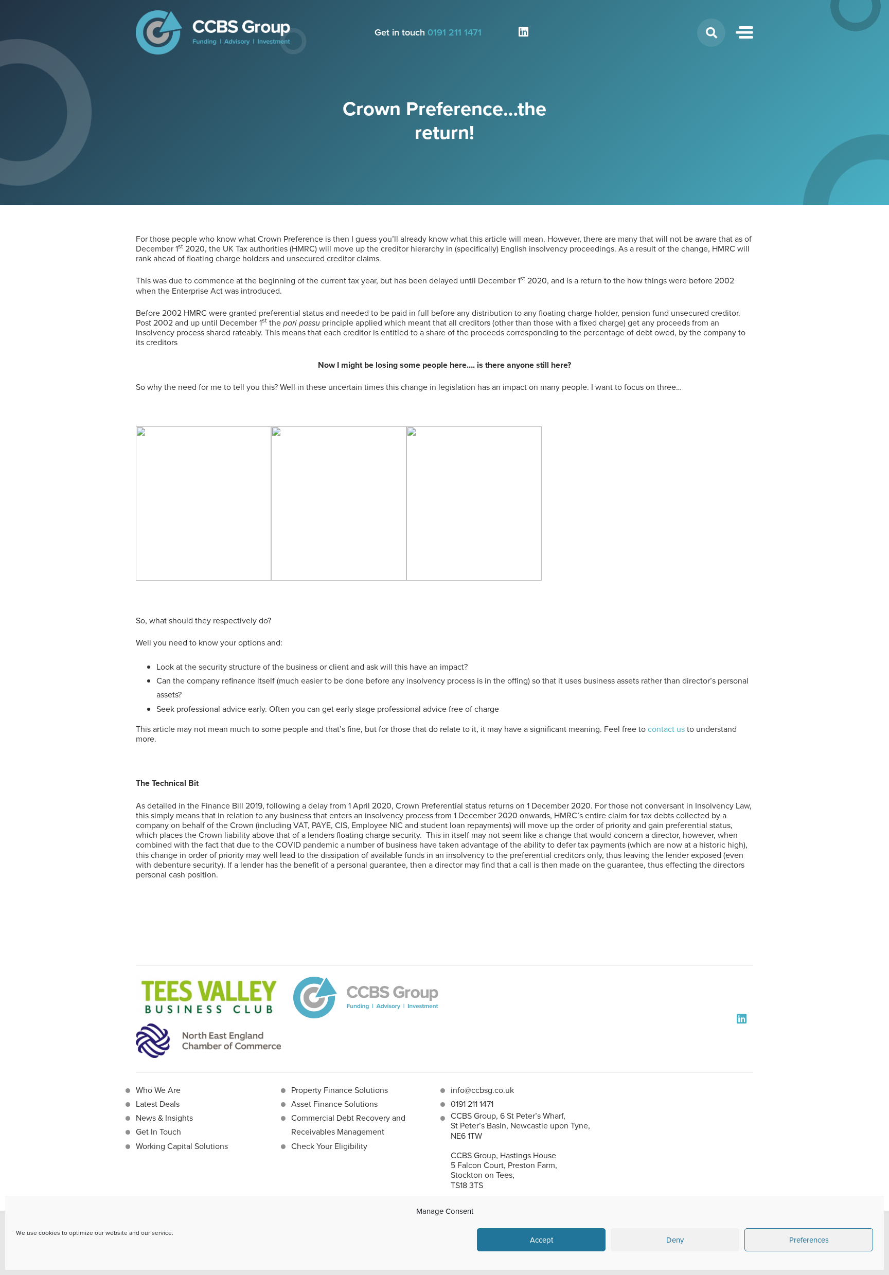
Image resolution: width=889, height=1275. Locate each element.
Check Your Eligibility (329, 1146)
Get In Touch (158, 1131)
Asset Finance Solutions (334, 1103)
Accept (541, 1239)
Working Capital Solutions (182, 1146)
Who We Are (158, 1090)
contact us (666, 728)
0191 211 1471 (455, 32)
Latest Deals (158, 1103)
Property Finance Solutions (339, 1090)
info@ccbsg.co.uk (482, 1090)
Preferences (809, 1239)
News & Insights (164, 1117)
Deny (675, 1239)
